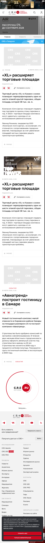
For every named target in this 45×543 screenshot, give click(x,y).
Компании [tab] (37, 37)
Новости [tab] (22, 37)
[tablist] (22, 37)
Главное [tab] (7, 37)
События (12, 288)
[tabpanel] (22, 225)
